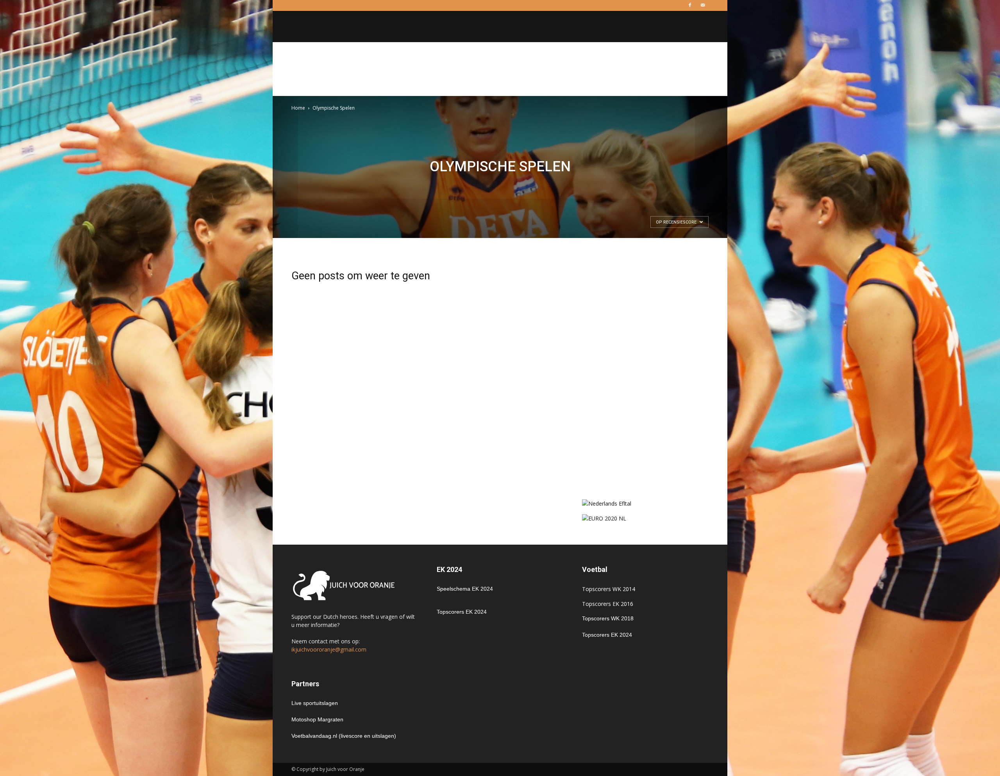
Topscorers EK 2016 (607, 603)
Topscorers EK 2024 (462, 612)
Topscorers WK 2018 (608, 618)
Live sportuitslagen (314, 703)
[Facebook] (690, 5)
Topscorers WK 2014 (608, 589)
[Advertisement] (500, 69)
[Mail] (703, 5)
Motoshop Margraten (317, 719)
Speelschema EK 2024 (465, 589)
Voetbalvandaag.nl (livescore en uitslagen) (343, 736)
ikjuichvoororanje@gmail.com (328, 649)
